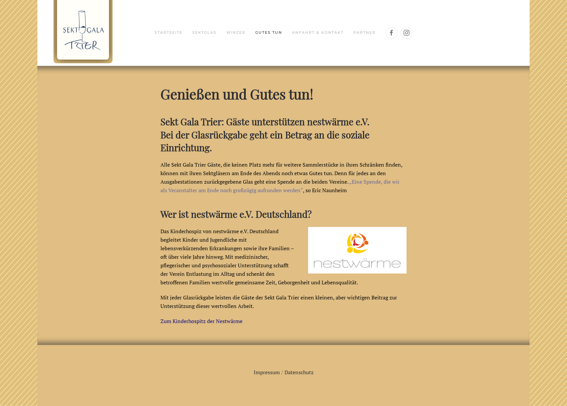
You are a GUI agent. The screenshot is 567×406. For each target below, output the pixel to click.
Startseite (168, 32)
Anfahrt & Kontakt (318, 32)
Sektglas (204, 32)
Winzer (235, 32)
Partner (364, 32)
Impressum (267, 372)
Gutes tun (268, 32)
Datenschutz (299, 372)
